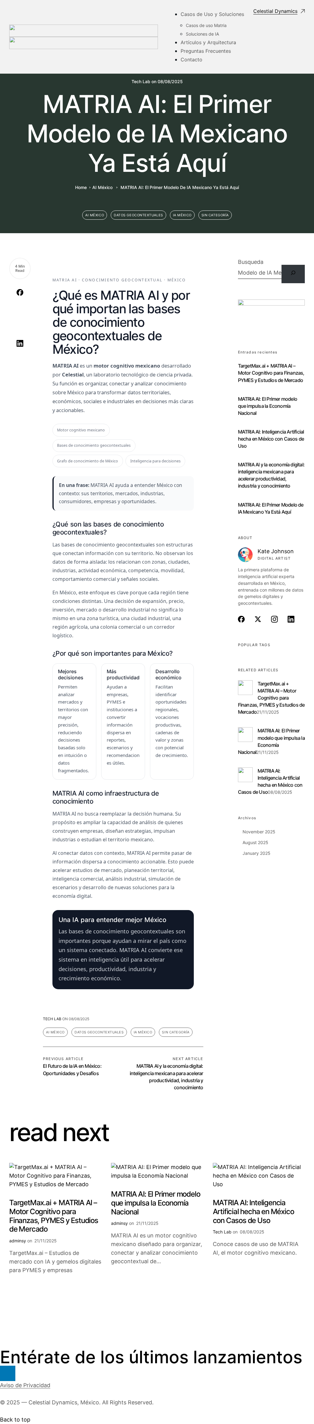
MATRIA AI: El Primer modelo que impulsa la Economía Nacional (267, 406)
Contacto (191, 59)
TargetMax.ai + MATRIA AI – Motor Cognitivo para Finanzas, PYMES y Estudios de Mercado (271, 373)
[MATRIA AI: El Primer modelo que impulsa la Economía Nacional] (245, 730)
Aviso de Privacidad (25, 1385)
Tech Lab (141, 81)
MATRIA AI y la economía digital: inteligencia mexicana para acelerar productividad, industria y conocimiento (271, 475)
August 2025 (255, 842)
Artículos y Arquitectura (208, 42)
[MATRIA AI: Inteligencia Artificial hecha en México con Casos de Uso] (245, 771)
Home (81, 187)
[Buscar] (293, 274)
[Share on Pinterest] (20, 326)
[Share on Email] (20, 360)
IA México (182, 215)
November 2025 (259, 831)
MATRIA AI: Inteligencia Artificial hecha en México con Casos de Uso (271, 439)
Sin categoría (215, 215)
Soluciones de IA (202, 34)
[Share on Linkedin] (20, 343)
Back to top (15, 1419)
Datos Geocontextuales (138, 215)
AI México (102, 187)
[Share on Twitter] (20, 310)
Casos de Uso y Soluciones (212, 14)
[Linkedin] (7, 1373)
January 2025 (256, 853)
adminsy (17, 1240)
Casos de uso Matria (206, 25)
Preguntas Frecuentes (206, 51)
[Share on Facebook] (20, 292)
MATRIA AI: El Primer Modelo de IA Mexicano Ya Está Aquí (271, 508)
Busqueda (250, 262)
